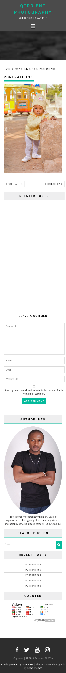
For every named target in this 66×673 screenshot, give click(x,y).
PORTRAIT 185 (33, 569)
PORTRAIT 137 (15, 183)
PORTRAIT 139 (53, 183)
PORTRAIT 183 (33, 580)
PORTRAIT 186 (33, 564)
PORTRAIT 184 (33, 575)
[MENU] (33, 26)
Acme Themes (34, 667)
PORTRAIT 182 (33, 585)
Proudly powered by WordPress (17, 664)
